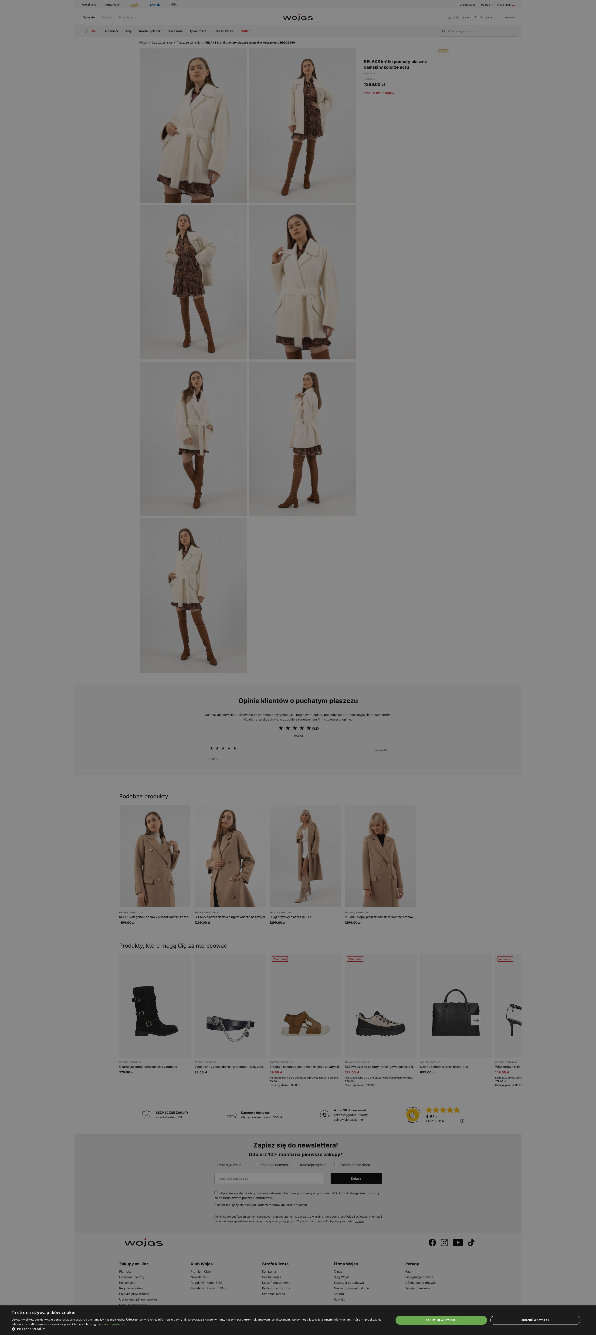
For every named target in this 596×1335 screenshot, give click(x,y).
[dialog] (298, 667)
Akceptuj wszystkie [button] (441, 1320)
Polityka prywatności (111, 1324)
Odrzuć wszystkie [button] (535, 1320)
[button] (197, 1329)
